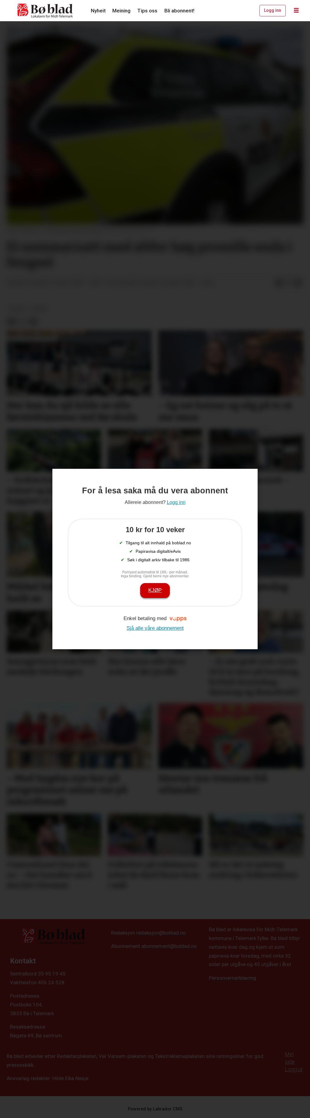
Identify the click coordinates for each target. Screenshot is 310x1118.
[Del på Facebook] (278, 283)
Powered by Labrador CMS (155, 1109)
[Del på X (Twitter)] (288, 283)
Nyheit (98, 11)
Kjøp (155, 590)
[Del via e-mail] (298, 283)
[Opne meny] (296, 10)
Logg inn (272, 10)
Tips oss (147, 11)
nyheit (17, 308)
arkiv (39, 308)
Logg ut (294, 1069)
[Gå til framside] (45, 10)
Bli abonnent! (179, 11)
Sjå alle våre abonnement (155, 628)
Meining (121, 11)
